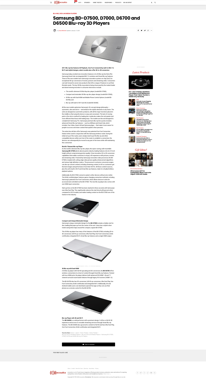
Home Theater (97, 2)
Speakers (87, 2)
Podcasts (118, 2)
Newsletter (91, 368)
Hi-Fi (79, 2)
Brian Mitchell (62, 30)
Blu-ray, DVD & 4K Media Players (71, 334)
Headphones (108, 2)
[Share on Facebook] (138, 30)
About (69, 368)
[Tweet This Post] (141, 30)
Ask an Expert (127, 2)
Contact (73, 368)
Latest (77, 333)
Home (72, 333)
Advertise (86, 368)
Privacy (96, 368)
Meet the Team (79, 368)
